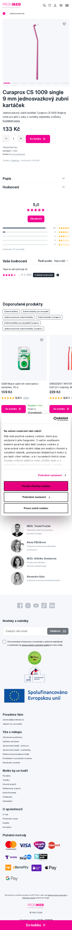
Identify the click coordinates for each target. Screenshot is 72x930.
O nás (5, 814)
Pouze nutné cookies (36, 508)
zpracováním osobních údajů (35, 645)
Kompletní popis (11, 121)
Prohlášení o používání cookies (17, 758)
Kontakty (7, 827)
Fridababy (7, 797)
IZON (40, 920)
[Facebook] (20, 605)
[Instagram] (28, 605)
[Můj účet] (55, 5)
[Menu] (67, 5)
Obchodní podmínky (12, 737)
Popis (7, 178)
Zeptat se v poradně (12, 724)
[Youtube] (36, 605)
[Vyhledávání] (44, 5)
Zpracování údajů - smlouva (16, 746)
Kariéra (6, 823)
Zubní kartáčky (11, 311)
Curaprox (15, 160)
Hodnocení (11, 187)
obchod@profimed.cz (13, 720)
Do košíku (35, 139)
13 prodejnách (18, 154)
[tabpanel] (36, 52)
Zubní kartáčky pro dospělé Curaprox (21, 323)
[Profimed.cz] (12, 5)
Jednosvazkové (16, 13)
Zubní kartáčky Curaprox (49, 317)
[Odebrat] (6, 138)
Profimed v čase (10, 819)
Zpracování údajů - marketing (16, 750)
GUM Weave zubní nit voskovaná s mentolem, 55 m (20, 385)
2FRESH (49, 920)
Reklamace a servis (11, 788)
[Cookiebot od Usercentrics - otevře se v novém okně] (53, 419)
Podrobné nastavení (50, 475)
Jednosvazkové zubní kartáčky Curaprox (23, 329)
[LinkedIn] (52, 605)
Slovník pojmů (9, 784)
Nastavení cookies (11, 762)
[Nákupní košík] (60, 5)
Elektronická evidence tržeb (16, 754)
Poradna (7, 776)
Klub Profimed (9, 792)
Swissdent (7, 801)
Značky (6, 780)
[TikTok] (44, 605)
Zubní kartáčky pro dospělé (35, 311)
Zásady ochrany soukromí (56, 895)
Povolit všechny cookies (36, 485)
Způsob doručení (11, 741)
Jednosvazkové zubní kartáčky (18, 317)
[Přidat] (21, 138)
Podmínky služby (28, 898)
